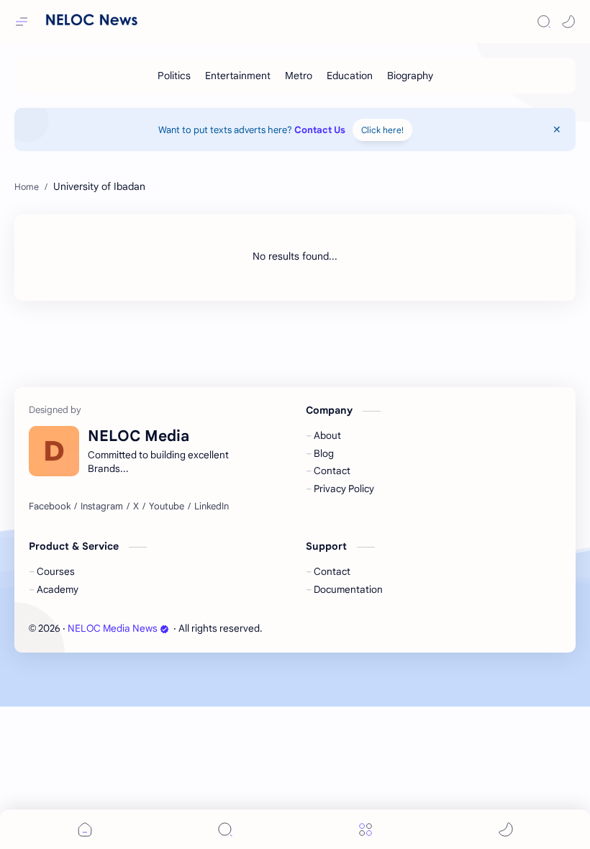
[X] (136, 506)
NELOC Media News (113, 628)
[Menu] (365, 829)
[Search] (544, 21)
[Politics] (174, 75)
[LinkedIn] (211, 506)
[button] (568, 21)
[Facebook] (50, 506)
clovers (342, 628)
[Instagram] (102, 506)
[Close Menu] (557, 129)
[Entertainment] (238, 75)
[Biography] (410, 75)
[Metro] (298, 75)
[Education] (350, 75)
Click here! (382, 129)
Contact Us (319, 130)
